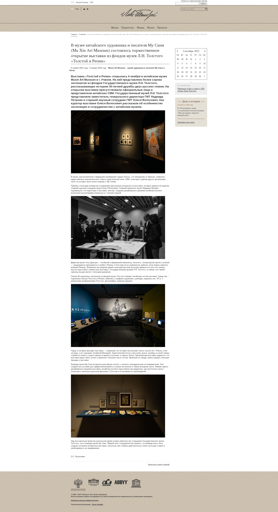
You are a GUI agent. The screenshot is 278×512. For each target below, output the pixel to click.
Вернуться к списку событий (158, 464)
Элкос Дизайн (97, 504)
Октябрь (205, 51)
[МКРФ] (78, 479)
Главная (74, 34)
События (82, 34)
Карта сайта (87, 9)
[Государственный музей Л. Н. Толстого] (93, 479)
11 (178, 68)
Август (177, 51)
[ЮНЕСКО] (136, 479)
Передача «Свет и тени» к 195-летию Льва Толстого (191, 90)
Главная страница (84, 9)
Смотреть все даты (186, 122)
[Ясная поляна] (107, 479)
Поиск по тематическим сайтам (194, 1)
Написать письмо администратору (85, 500)
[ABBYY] (121, 479)
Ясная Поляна (82, 2)
